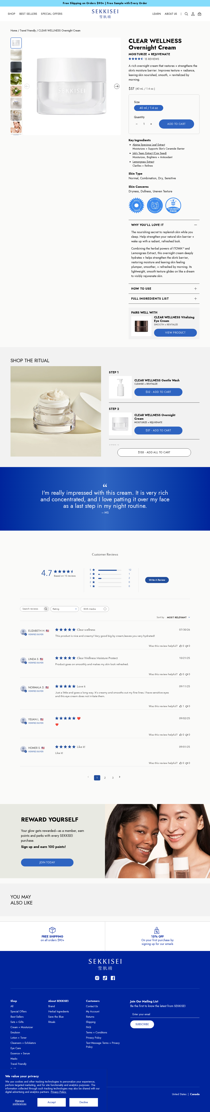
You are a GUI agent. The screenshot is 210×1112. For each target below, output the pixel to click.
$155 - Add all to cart (154, 452)
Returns (90, 1017)
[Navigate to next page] (121, 777)
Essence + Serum (20, 1053)
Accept (52, 1102)
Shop (11, 14)
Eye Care (15, 1048)
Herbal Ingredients (58, 1011)
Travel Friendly (28, 30)
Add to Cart (176, 124)
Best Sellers (28, 14)
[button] (27, 86)
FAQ (88, 1027)
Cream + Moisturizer (21, 1027)
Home (13, 30)
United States (179, 1094)
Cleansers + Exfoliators (23, 1043)
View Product (175, 333)
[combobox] (65, 609)
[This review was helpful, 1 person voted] (180, 706)
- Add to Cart (158, 392)
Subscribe (142, 1024)
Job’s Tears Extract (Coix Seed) (150, 153)
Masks (13, 1059)
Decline (83, 1102)
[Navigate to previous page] (89, 777)
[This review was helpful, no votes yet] (180, 645)
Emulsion (15, 1032)
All (11, 1006)
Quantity (139, 117)
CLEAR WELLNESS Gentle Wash (156, 380)
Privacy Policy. (59, 1092)
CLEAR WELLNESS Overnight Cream (59, 30)
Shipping (90, 1022)
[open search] (186, 14)
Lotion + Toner (18, 1038)
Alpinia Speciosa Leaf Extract (149, 145)
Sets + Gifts (17, 1022)
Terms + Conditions (96, 1032)
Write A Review (157, 579)
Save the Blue (56, 1017)
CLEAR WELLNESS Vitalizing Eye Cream (174, 319)
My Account (92, 1011)
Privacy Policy (93, 1038)
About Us (171, 14)
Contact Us (92, 1006)
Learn (156, 14)
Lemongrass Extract (143, 162)
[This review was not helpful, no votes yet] (186, 645)
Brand (51, 1006)
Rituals (51, 1022)
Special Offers (51, 14)
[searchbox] (31, 608)
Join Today (47, 862)
